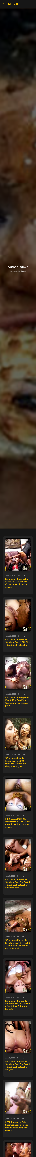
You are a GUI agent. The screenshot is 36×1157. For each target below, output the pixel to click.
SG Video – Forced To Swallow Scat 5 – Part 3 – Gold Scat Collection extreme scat (17, 944)
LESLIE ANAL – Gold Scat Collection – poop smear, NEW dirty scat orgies (16, 1126)
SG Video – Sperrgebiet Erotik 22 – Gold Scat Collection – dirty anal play (17, 701)
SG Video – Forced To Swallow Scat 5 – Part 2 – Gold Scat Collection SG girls (17, 1005)
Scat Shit (11, 4)
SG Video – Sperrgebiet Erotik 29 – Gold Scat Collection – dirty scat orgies (17, 583)
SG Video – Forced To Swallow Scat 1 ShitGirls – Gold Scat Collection (17, 642)
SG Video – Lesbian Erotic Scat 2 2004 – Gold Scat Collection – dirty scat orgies (16, 762)
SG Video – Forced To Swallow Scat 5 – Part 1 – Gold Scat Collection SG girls (17, 1065)
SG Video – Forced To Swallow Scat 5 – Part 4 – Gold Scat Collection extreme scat (17, 883)
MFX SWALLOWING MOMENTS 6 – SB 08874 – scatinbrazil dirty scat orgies (17, 822)
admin (22, 575)
